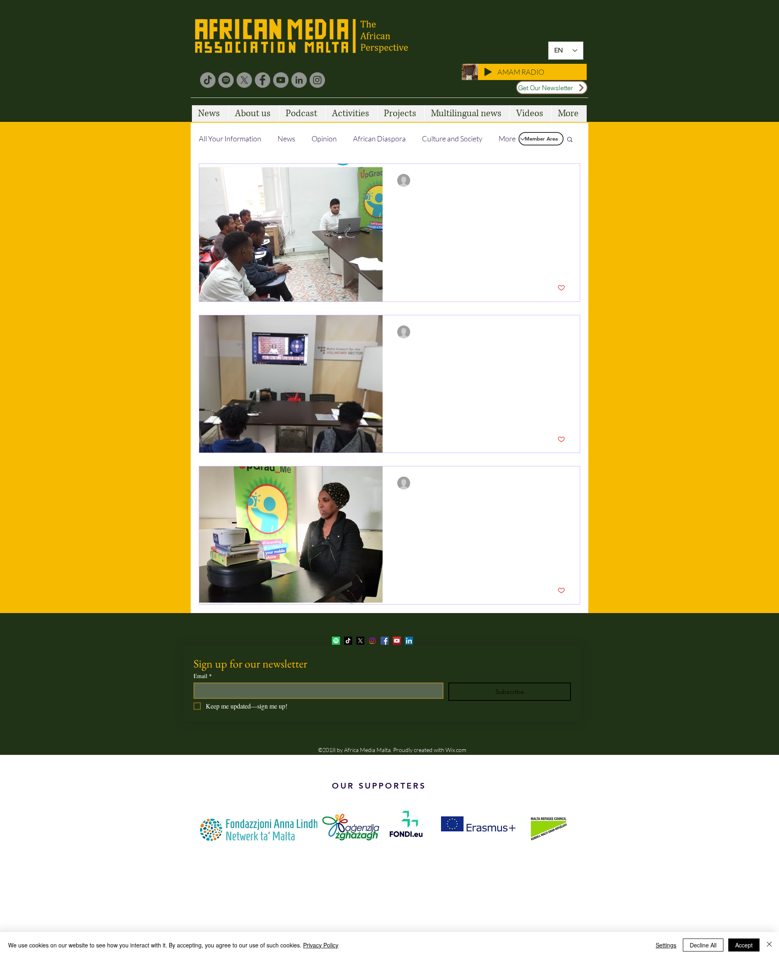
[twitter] (360, 641)
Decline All (703, 945)
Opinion (324, 138)
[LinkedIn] (299, 80)
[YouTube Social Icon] (397, 641)
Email (203, 675)
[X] (244, 80)
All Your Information (230, 138)
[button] (570, 140)
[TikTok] (207, 80)
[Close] (769, 944)
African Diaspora (379, 138)
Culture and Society (452, 138)
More (507, 138)
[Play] (488, 72)
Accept (744, 945)
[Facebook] (262, 80)
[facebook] (385, 641)
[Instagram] (317, 80)
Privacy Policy (320, 945)
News (286, 138)
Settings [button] (666, 945)
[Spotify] (226, 80)
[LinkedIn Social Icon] (409, 641)
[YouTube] (280, 80)
